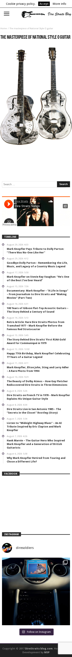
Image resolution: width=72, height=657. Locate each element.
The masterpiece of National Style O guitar (31, 28)
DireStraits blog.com (39, 648)
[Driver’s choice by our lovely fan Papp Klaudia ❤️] (36, 591)
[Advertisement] (36, 157)
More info (59, 4)
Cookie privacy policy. (20, 4)
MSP (47, 652)
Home (3, 28)
